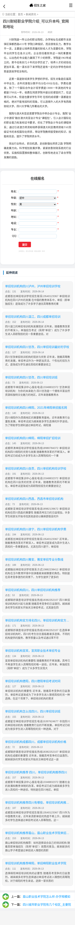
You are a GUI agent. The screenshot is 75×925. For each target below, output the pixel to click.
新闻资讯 (31, 14)
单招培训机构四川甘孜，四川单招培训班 (31, 377)
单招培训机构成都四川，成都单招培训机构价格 (35, 741)
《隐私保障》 (37, 251)
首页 (20, 14)
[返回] (4, 7)
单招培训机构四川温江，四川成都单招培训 (32, 316)
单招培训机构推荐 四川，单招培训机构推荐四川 (36, 772)
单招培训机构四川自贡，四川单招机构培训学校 (35, 468)
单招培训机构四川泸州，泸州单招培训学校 (32, 286)
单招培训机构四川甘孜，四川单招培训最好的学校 (37, 347)
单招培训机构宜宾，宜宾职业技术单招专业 (32, 650)
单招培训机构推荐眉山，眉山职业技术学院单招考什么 (37, 833)
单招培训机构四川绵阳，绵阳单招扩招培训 (32, 438)
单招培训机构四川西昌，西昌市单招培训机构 (34, 498)
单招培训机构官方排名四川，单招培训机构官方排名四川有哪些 (37, 620)
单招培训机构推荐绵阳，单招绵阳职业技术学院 (35, 863)
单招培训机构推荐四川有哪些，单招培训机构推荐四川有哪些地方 (37, 802)
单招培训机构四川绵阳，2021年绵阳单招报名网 (36, 407)
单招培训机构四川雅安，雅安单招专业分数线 (34, 559)
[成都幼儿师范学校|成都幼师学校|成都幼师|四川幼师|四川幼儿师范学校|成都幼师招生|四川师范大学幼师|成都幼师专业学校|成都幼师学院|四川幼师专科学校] (37, 5)
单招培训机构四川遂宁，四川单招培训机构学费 (35, 529)
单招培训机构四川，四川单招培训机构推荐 (32, 590)
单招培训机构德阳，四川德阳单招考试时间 (32, 681)
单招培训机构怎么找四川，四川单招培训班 (32, 711)
